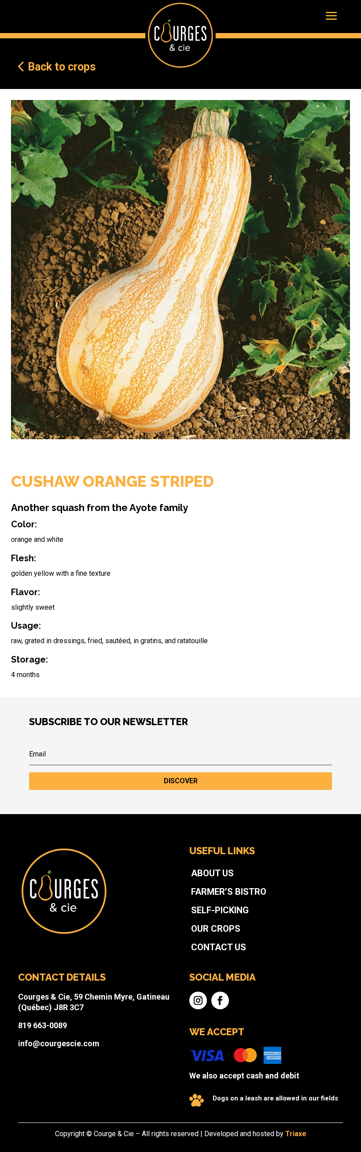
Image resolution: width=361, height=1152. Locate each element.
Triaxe (295, 1134)
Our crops (215, 928)
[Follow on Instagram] (198, 1000)
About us (212, 873)
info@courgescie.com (58, 1043)
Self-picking (220, 910)
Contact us (218, 947)
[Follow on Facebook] (220, 1000)
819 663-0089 (42, 1025)
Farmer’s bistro (228, 891)
